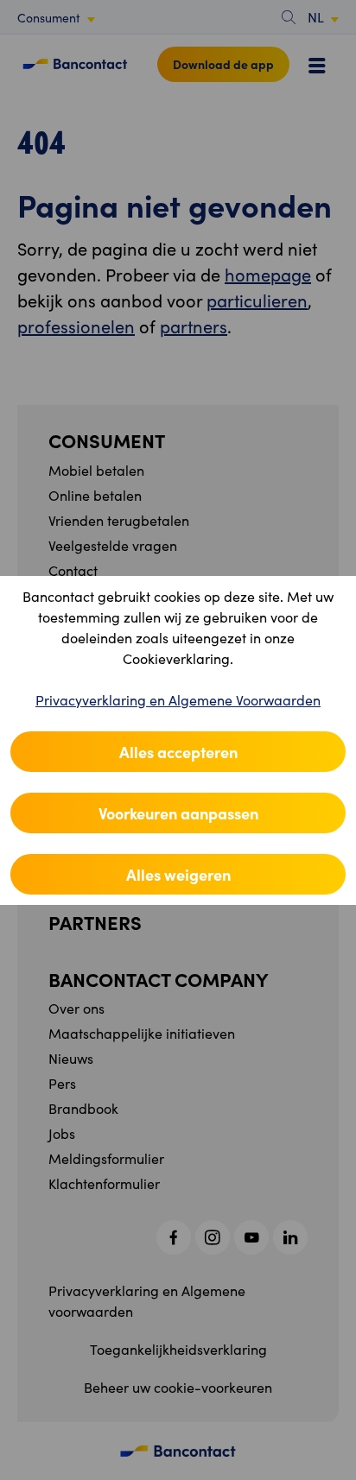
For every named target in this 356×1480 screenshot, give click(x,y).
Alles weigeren (178, 874)
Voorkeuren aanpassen (178, 813)
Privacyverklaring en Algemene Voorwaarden (178, 700)
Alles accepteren (178, 751)
